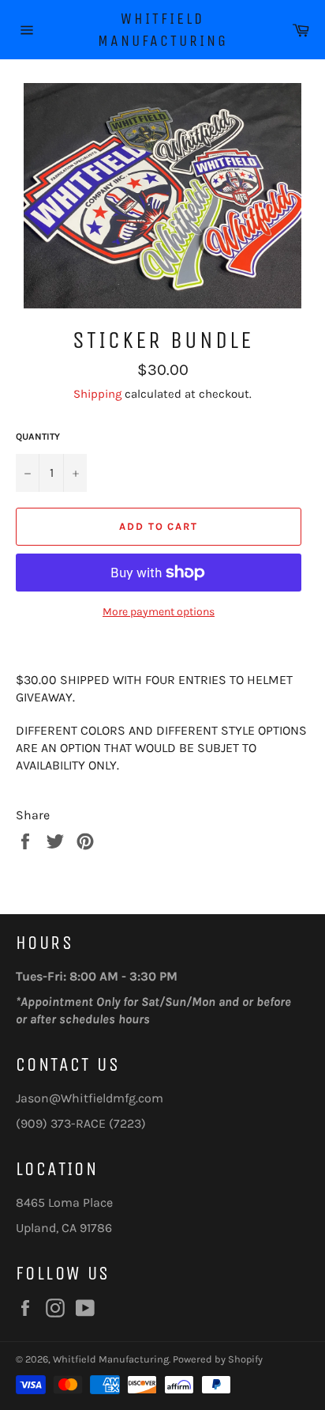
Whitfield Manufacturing (163, 29)
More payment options (159, 611)
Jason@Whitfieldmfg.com (89, 1098)
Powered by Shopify (218, 1359)
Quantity (38, 436)
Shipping (97, 394)
